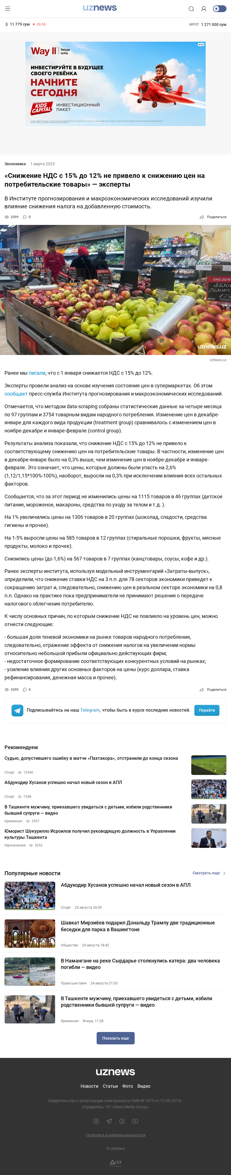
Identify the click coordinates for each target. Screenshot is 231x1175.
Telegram (90, 710)
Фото (127, 1086)
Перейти (207, 710)
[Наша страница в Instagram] (96, 1121)
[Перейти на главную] (100, 8)
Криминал (70, 1021)
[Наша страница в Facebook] (122, 1121)
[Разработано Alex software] (116, 1163)
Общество (69, 945)
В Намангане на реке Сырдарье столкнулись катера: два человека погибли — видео (140, 964)
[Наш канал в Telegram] (109, 1121)
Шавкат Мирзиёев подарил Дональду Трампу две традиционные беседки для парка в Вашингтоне (138, 926)
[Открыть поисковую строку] (191, 8)
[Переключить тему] (219, 8)
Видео (143, 1086)
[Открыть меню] (8, 9)
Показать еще (115, 1038)
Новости (89, 1086)
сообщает (16, 394)
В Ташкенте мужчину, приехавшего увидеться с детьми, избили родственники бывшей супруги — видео (136, 1001)
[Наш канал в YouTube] (135, 1121)
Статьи (110, 1086)
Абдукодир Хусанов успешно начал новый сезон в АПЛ (126, 885)
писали (37, 373)
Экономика (15, 164)
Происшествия (73, 983)
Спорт (66, 907)
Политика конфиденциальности (115, 1135)
